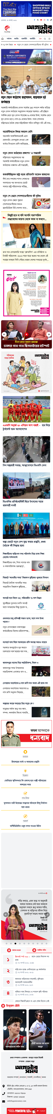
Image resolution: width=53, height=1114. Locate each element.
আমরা (44, 1077)
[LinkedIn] (48, 20)
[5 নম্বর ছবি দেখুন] (24, 943)
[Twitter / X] (38, 20)
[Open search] (45, 39)
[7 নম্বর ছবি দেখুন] (33, 943)
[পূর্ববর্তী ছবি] (5, 914)
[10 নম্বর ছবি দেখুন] (46, 943)
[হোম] (2, 39)
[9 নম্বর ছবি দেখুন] (42, 943)
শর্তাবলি (29, 1077)
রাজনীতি (24, 38)
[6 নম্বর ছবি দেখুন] (28, 943)
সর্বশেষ (9, 38)
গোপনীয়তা (37, 1077)
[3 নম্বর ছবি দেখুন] (15, 943)
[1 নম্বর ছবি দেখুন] (6, 943)
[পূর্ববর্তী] (4, 334)
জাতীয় (16, 38)
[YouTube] (41, 20)
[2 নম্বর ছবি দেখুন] (11, 943)
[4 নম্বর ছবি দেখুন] (20, 943)
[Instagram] (44, 20)
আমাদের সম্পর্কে (12, 1077)
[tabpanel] (26, 977)
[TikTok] (51, 20)
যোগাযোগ (23, 1077)
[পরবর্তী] (48, 334)
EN (40, 39)
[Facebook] (34, 20)
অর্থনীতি (32, 38)
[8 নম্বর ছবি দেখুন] (37, 943)
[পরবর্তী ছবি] (47, 914)
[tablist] (26, 950)
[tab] (13, 950)
